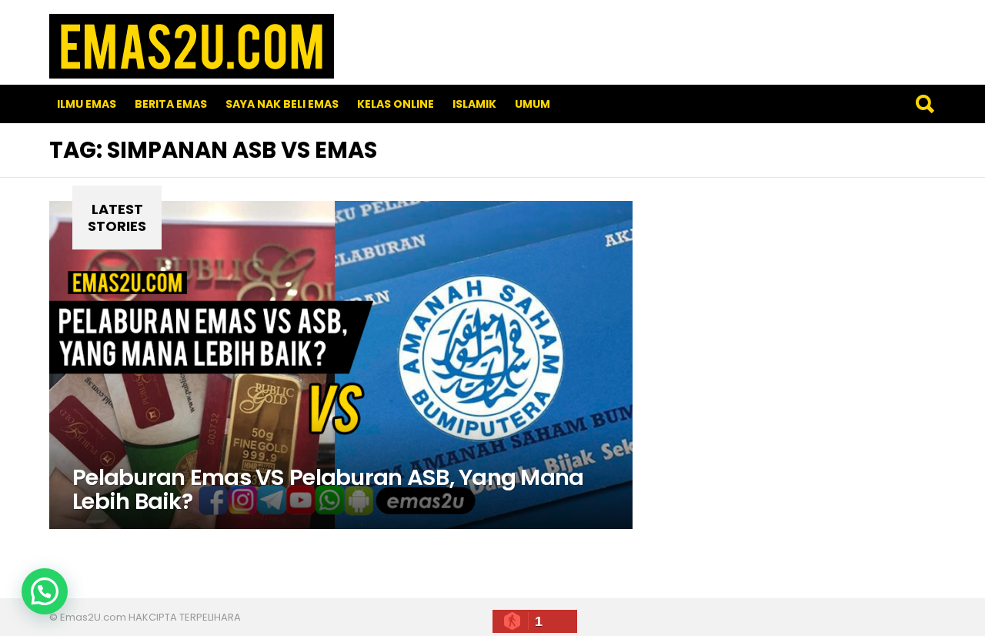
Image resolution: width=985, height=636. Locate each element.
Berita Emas (171, 104)
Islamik (474, 104)
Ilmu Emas (86, 104)
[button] (45, 591)
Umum (532, 104)
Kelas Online (395, 104)
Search (924, 104)
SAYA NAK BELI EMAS (282, 104)
